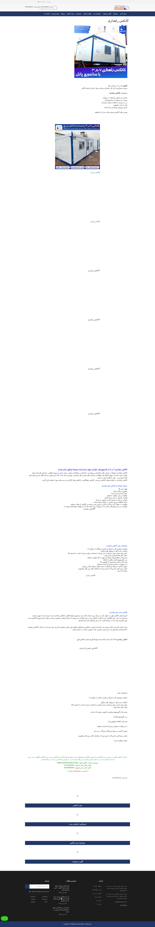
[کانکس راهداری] (77, 146)
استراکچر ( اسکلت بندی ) (77, 824)
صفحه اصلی (123, 13)
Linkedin (33, 899)
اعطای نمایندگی (87, 13)
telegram (33, 902)
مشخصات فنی (97, 13)
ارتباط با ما (47, 13)
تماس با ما (43, 1)
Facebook (33, 896)
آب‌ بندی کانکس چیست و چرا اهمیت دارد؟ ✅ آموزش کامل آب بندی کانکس (61, 899)
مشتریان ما (78, 13)
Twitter (46, 902)
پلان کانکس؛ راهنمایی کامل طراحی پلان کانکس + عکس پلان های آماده (61, 888)
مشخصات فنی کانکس (77, 843)
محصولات (115, 13)
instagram (45, 896)
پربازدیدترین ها (55, 13)
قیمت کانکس (70, 13)
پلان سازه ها (98, 897)
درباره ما (49, 1)
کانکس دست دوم (97, 893)
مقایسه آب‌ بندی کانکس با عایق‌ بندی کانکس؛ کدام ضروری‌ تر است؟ (61, 909)
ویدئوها (63, 13)
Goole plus (45, 899)
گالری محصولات (107, 13)
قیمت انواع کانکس (96, 889)
